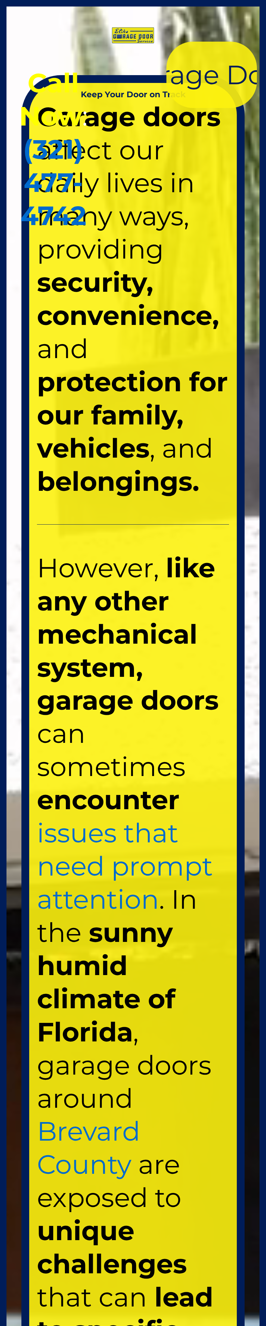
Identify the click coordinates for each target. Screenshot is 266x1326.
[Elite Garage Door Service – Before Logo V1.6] (133, 29)
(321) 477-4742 (53, 182)
